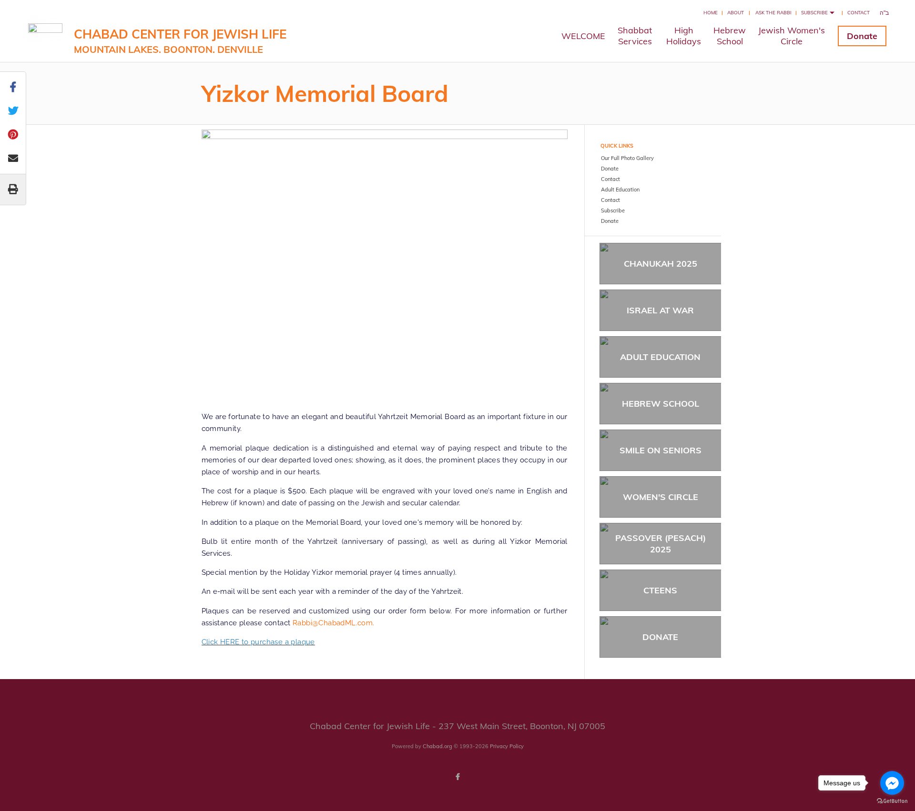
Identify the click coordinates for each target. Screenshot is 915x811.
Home (710, 13)
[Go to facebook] (892, 783)
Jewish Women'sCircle (791, 36)
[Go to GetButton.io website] (892, 801)
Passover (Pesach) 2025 (660, 543)
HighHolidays (683, 36)
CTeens (660, 590)
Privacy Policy (507, 746)
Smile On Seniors (661, 450)
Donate (862, 35)
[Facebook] (457, 777)
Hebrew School (660, 403)
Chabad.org (437, 746)
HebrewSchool (729, 36)
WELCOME (583, 35)
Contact (858, 13)
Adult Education (660, 356)
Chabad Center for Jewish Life (180, 40)
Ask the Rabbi (773, 13)
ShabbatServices (635, 36)
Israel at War (660, 310)
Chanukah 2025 (660, 263)
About (735, 13)
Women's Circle (660, 496)
